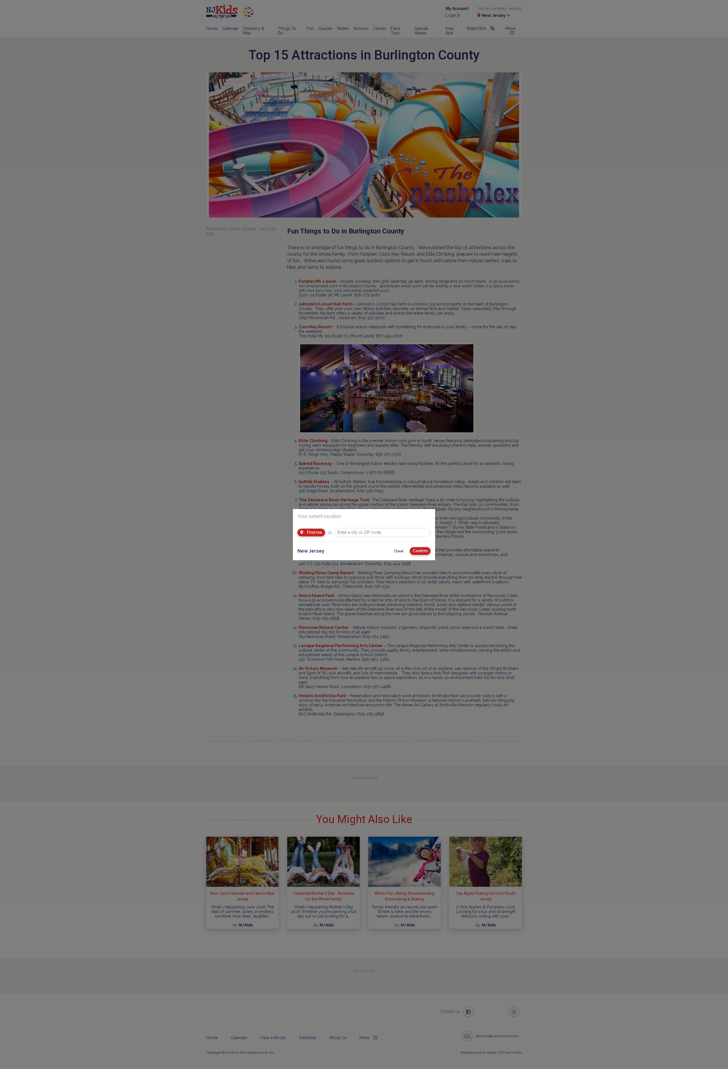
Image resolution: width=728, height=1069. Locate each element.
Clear (399, 551)
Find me (314, 532)
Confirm (420, 551)
